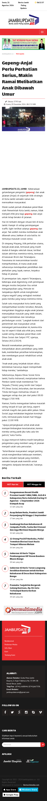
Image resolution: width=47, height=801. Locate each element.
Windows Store (29, 789)
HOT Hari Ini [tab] (12, 484)
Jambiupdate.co (7, 54)
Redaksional (9, 641)
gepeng (30, 192)
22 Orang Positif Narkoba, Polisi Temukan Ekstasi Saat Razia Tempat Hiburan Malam (27, 541)
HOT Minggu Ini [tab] (34, 484)
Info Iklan (8, 648)
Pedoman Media (11, 644)
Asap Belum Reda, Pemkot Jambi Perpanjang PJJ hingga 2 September (28, 514)
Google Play (12, 794)
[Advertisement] (23, 159)
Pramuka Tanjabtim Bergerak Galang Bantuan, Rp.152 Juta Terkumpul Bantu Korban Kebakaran (25, 590)
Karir (6, 651)
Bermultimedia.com (31, 785)
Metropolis (20, 54)
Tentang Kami (10, 655)
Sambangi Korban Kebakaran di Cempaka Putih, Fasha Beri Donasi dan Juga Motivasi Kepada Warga (28, 527)
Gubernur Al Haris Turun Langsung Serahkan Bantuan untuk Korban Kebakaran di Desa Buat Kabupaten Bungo (28, 572)
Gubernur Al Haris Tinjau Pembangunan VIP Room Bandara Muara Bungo (27, 556)
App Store (11, 789)
